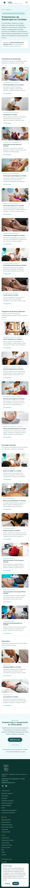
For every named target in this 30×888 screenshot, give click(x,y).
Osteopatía (4, 798)
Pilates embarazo (6, 822)
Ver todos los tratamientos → (9, 812)
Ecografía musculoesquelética (9, 810)
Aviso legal (4, 862)
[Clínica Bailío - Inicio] (15, 768)
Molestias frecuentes (7, 845)
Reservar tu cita (15, 739)
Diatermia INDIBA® (6, 805)
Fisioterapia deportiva (7, 793)
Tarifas (3, 852)
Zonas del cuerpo (6, 847)
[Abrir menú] (26, 2)
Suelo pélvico (5, 795)
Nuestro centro (5, 837)
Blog (3, 849)
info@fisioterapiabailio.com (8, 782)
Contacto (4, 854)
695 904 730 (5, 780)
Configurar (7, 883)
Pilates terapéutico (6, 819)
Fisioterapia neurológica (7, 800)
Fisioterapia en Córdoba (8, 840)
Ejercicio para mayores (7, 827)
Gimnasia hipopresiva (7, 824)
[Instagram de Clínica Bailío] (6, 786)
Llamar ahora (15, 745)
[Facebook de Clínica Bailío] (3, 786)
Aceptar (16, 883)
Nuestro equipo (5, 842)
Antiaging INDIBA (6, 831)
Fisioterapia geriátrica (7, 803)
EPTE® (3, 807)
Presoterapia (5, 829)
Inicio (3, 9)
